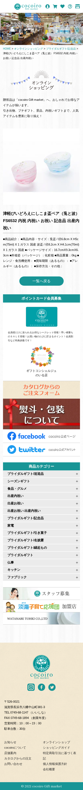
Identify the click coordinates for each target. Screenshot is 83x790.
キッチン (13, 569)
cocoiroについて (15, 747)
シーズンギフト (18, 481)
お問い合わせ (13, 764)
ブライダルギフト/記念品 (25, 518)
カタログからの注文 (17, 758)
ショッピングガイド (56, 747)
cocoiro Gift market (47, 786)
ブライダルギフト (20, 555)
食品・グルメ (17, 488)
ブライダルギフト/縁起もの (27, 547)
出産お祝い (15, 503)
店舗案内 (10, 753)
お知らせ (10, 742)
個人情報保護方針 (55, 764)
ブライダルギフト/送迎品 (25, 473)
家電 (10, 525)
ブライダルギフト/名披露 (25, 540)
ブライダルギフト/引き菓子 (27, 532)
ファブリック (17, 577)
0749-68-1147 (19, 712)
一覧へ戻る (41, 281)
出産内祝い (15, 495)
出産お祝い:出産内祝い (24, 510)
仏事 (10, 562)
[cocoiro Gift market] (27, 6)
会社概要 (49, 769)
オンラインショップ (56, 742)
